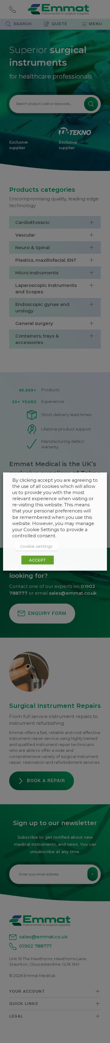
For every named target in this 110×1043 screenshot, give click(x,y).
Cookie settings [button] (36, 546)
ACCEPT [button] (37, 560)
